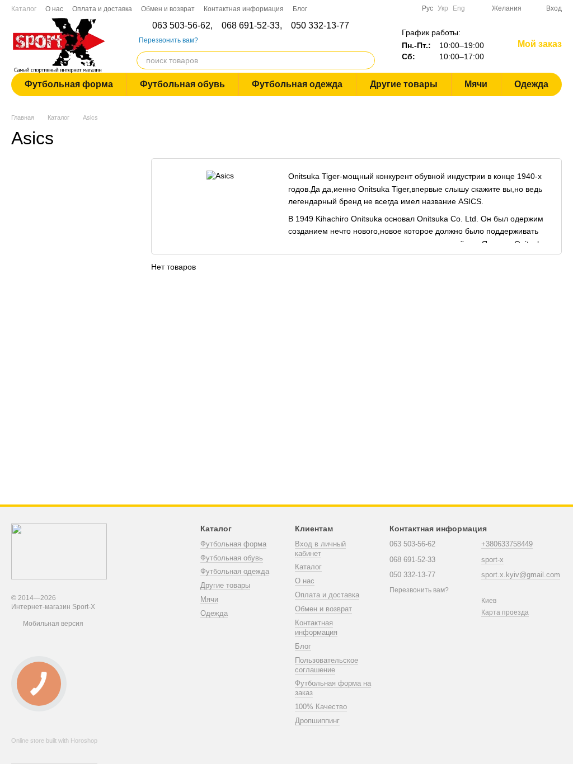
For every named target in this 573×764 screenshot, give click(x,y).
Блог (300, 9)
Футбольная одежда (297, 84)
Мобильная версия (52, 624)
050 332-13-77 (320, 25)
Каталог (23, 9)
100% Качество (321, 706)
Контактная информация (244, 9)
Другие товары (404, 84)
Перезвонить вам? (168, 40)
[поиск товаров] (366, 60)
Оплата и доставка (102, 9)
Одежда (531, 84)
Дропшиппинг (317, 720)
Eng (459, 8)
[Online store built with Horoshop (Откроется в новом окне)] (54, 750)
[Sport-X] (59, 551)
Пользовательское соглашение (326, 665)
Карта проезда (505, 612)
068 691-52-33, (252, 25)
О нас (54, 9)
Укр (443, 8)
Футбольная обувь (182, 84)
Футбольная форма (69, 84)
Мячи (475, 84)
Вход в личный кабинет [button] (320, 549)
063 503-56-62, (182, 25)
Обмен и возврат (168, 9)
